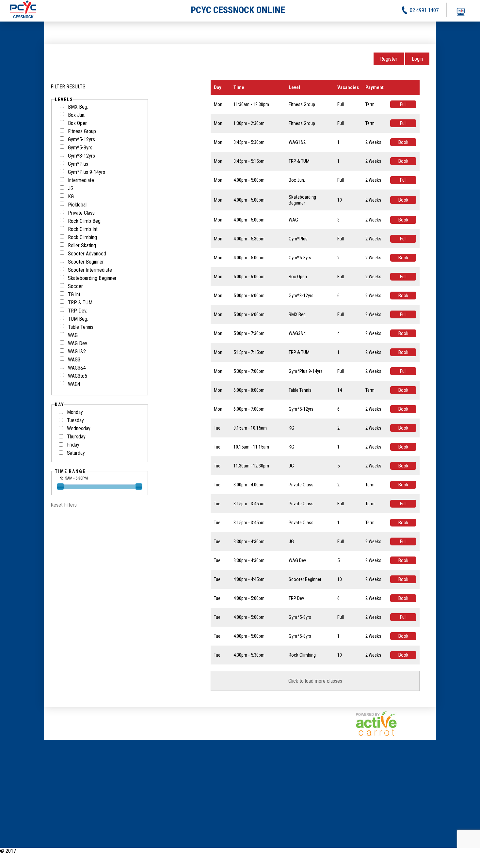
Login (417, 59)
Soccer (75, 286)
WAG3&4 (77, 368)
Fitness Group (82, 131)
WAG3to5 (77, 376)
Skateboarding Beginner (92, 278)
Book (403, 142)
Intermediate (81, 180)
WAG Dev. (78, 343)
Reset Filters (64, 505)
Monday (75, 412)
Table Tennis (80, 327)
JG (70, 188)
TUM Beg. (78, 319)
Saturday (76, 453)
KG (71, 196)
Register (388, 59)
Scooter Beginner (86, 262)
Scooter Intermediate (90, 270)
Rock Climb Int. (83, 229)
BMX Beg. (78, 107)
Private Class (81, 213)
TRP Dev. (77, 311)
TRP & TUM (80, 302)
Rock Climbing (82, 237)
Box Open (78, 123)
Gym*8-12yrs (81, 156)
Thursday (76, 437)
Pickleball (78, 205)
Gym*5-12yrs (81, 139)
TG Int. (74, 294)
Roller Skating (82, 245)
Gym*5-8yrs (80, 148)
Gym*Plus (78, 164)
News (391, 851)
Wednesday (78, 428)
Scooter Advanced (87, 254)
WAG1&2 (77, 351)
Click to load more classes (315, 681)
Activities (410, 851)
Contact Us (468, 851)
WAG (73, 335)
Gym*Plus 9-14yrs (86, 172)
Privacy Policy (439, 851)
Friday (73, 445)
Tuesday (75, 420)
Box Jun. (76, 115)
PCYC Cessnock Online (40, 851)
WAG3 (74, 360)
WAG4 (74, 384)
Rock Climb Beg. (85, 221)
